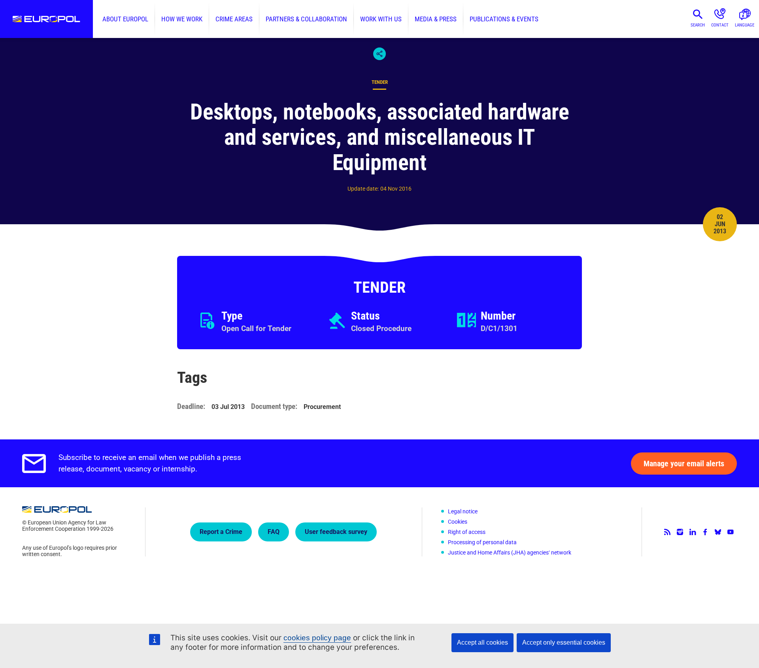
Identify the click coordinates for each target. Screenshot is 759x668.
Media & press (436, 19)
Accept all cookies (482, 642)
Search (698, 25)
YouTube (730, 532)
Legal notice (463, 511)
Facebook (705, 532)
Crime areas (234, 19)
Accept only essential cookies (563, 642)
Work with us (381, 19)
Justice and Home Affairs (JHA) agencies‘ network (509, 552)
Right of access (466, 532)
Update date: (363, 188)
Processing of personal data (482, 542)
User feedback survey (336, 532)
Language (744, 25)
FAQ (273, 532)
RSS (667, 532)
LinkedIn (692, 532)
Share (379, 53)
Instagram (680, 532)
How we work (181, 19)
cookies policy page (317, 638)
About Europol (125, 19)
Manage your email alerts (684, 463)
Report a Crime (221, 532)
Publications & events (504, 19)
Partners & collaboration (306, 19)
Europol (46, 19)
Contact (720, 25)
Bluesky (718, 532)
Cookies (457, 522)
